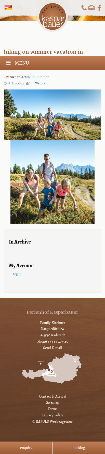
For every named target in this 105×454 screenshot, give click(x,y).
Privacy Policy (52, 415)
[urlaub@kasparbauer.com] (91, 7)
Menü (22, 63)
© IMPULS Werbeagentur (52, 421)
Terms (52, 409)
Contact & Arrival (52, 396)
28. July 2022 (15, 83)
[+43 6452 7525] (84, 7)
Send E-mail (52, 348)
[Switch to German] (8, 7)
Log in (17, 274)
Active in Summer (35, 77)
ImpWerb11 (37, 83)
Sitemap (52, 402)
